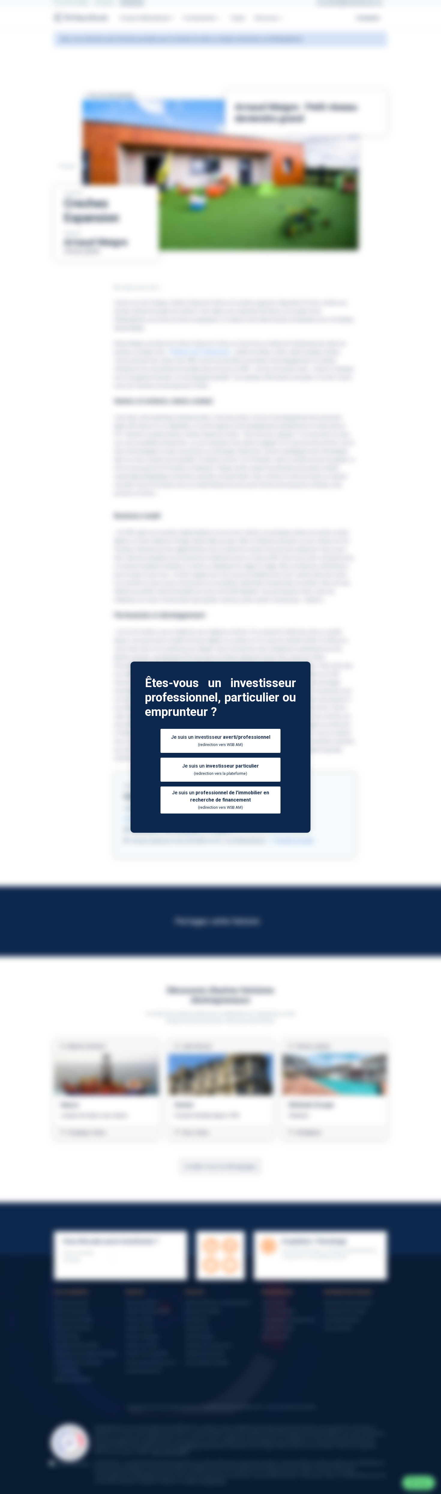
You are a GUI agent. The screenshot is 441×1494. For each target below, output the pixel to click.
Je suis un (220, 769)
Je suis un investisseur (220, 740)
